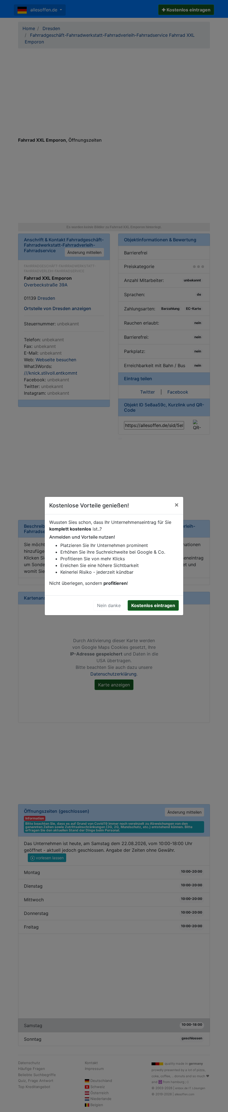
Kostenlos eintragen (153, 605)
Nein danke (109, 605)
